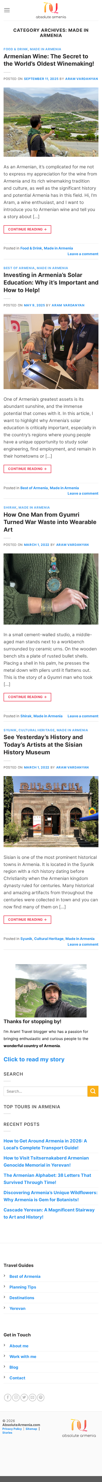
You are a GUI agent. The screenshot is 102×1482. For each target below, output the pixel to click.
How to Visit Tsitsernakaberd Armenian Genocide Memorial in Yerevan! (46, 1161)
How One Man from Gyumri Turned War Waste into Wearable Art (50, 522)
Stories (7, 1432)
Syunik (10, 730)
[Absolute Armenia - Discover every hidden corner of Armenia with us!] (51, 10)
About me (18, 1346)
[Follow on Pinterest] (41, 1397)
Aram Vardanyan (81, 79)
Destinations (21, 1297)
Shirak (10, 507)
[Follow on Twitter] (24, 1397)
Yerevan (17, 1308)
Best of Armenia (19, 268)
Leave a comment (83, 254)
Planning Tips (22, 1287)
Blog (13, 1367)
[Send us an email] (32, 1397)
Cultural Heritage (37, 730)
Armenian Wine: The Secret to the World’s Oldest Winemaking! (49, 60)
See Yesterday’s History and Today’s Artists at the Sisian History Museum (43, 744)
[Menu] (7, 10)
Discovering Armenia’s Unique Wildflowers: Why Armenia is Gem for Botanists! (51, 1196)
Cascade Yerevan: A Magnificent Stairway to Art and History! (49, 1213)
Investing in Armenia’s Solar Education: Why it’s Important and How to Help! (51, 282)
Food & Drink (16, 49)
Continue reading (27, 229)
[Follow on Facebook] (8, 1397)
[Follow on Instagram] (16, 1397)
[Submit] (93, 1091)
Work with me (22, 1356)
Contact (17, 1378)
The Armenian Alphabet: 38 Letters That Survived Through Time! (47, 1179)
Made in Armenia (45, 49)
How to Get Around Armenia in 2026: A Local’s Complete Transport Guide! (45, 1144)
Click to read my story (34, 1059)
